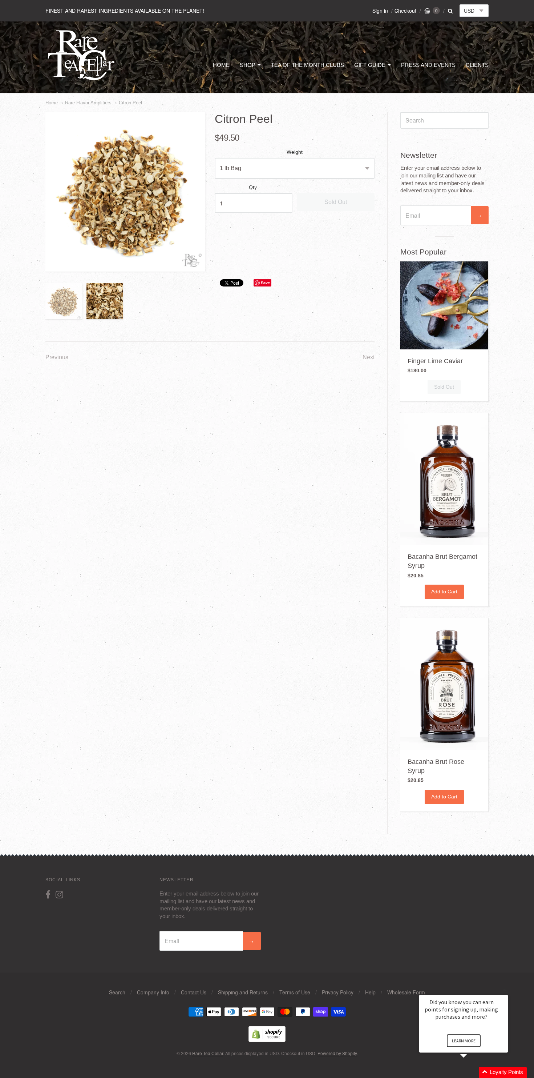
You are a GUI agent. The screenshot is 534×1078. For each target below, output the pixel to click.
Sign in (380, 10)
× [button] (504, 989)
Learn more (464, 1040)
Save (265, 282)
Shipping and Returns (243, 992)
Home (51, 102)
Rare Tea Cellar (207, 1053)
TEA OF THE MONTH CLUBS (307, 65)
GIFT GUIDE (369, 65)
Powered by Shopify (337, 1053)
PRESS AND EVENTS (428, 65)
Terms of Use (294, 992)
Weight (295, 152)
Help (370, 992)
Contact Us (193, 992)
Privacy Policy (337, 992)
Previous (56, 357)
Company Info (153, 992)
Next (369, 357)
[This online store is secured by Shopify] (267, 1039)
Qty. (253, 187)
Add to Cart (444, 591)
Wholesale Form (406, 992)
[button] (472, 1072)
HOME (221, 65)
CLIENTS (477, 65)
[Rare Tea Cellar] (81, 79)
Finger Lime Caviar (435, 361)
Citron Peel (130, 102)
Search (117, 992)
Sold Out (335, 202)
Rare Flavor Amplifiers (88, 102)
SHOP (247, 65)
